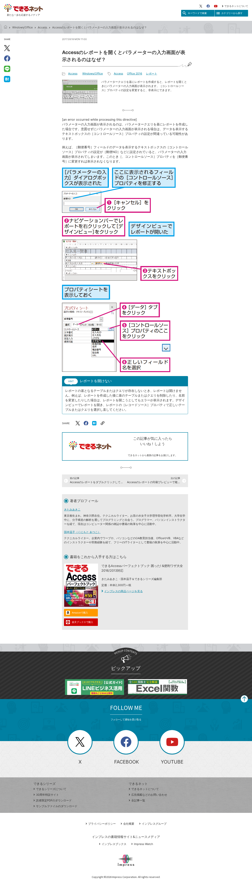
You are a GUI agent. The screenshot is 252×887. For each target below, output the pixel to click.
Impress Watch (143, 844)
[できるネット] (5, 27)
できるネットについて (236, 6)
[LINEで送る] (7, 68)
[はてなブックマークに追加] (7, 79)
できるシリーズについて (51, 789)
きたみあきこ (72, 509)
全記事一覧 (138, 800)
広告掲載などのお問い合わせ (149, 794)
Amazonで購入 (80, 612)
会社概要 (128, 823)
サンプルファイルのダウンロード (56, 806)
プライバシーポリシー (102, 823)
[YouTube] (216, 6)
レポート (151, 73)
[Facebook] (208, 6)
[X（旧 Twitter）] (200, 6)
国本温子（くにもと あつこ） (82, 532)
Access (42, 27)
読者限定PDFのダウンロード (54, 800)
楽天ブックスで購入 (82, 622)
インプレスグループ (154, 823)
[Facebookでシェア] (7, 58)
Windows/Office (22, 27)
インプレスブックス (114, 844)
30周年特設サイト (47, 794)
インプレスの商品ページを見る (123, 591)
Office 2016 (134, 73)
